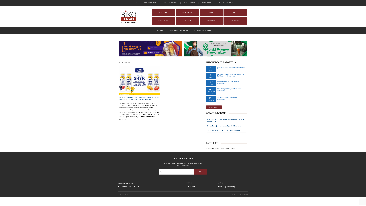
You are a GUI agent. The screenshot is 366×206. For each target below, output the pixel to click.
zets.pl (245, 194)
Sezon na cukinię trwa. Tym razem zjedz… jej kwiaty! (224, 130)
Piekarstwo (211, 21)
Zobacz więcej (213, 107)
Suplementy (235, 21)
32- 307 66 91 (190, 186)
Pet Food (187, 21)
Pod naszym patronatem (202, 30)
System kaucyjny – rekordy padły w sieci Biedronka (224, 126)
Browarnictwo (187, 12)
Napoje (211, 12)
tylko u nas (159, 30)
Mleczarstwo (163, 12)
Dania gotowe (163, 21)
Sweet (235, 12)
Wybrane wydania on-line (179, 30)
